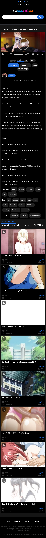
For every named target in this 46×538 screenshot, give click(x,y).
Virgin (38, 189)
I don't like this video (14, 61)
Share (35, 65)
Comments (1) (23, 69)
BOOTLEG (30, 205)
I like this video (11, 61)
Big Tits (14, 189)
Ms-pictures (15, 210)
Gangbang (6, 210)
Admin (12, 75)
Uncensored (12, 194)
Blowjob (21, 189)
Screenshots (25, 65)
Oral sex (21, 205)
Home (7, 521)
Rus (27, 1)
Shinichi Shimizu (35, 215)
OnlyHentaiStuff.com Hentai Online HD (15, 534)
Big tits (23, 200)
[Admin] (4, 75)
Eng (21, 1)
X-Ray (5, 205)
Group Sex (30, 189)
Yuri (4, 194)
